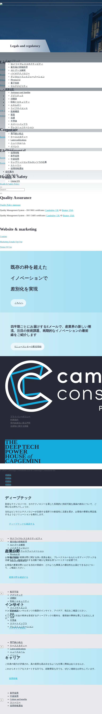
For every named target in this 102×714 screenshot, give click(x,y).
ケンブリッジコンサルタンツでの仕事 (29, 162)
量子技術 (15, 83)
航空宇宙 (14, 592)
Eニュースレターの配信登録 (28, 346)
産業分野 (9, 89)
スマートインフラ (19, 124)
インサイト (10, 130)
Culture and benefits (18, 699)
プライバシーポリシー (20, 417)
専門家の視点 (17, 133)
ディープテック (12, 61)
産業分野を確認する (18, 577)
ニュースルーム (18, 143)
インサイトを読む (17, 628)
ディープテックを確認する (22, 524)
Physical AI (15, 80)
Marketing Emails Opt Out (11, 242)
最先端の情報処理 (19, 67)
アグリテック (17, 95)
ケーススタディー (19, 137)
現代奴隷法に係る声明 (20, 423)
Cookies (3, 236)
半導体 (14, 121)
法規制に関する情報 (19, 426)
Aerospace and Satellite (20, 92)
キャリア (9, 149)
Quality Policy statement (10, 205)
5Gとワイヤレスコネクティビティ (27, 64)
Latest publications (18, 140)
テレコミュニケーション (22, 127)
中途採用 (15, 159)
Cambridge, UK (52, 210)
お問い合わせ (11, 175)
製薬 (13, 114)
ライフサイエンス (19, 108)
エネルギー (16, 105)
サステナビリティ (19, 86)
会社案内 (9, 171)
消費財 (14, 99)
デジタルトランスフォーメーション (28, 76)
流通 (13, 118)
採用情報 (15, 152)
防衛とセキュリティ (20, 102)
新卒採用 (15, 156)
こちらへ (19, 303)
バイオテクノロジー (20, 73)
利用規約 (14, 420)
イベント (15, 146)
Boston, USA (67, 210)
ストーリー (16, 165)
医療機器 (15, 111)
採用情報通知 (17, 168)
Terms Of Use (6, 247)
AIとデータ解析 (18, 70)
